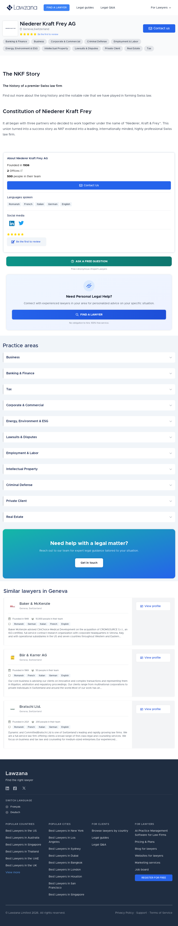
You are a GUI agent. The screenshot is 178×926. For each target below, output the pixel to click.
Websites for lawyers (149, 855)
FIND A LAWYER (91, 314)
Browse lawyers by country (110, 830)
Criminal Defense (97, 41)
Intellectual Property (56, 48)
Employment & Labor (126, 41)
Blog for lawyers (146, 848)
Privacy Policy (124, 912)
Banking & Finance (16, 41)
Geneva (28, 29)
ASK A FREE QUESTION (91, 261)
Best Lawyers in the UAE (22, 858)
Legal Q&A (108, 7)
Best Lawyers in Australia (22, 837)
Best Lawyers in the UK (21, 865)
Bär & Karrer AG (33, 655)
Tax (149, 48)
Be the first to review (48, 34)
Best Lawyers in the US (21, 830)
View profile (152, 606)
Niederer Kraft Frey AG (48, 24)
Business (39, 41)
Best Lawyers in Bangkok (65, 862)
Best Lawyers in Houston (65, 876)
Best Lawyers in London (65, 869)
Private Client (112, 48)
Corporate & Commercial (65, 41)
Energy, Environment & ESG (22, 48)
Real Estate (133, 48)
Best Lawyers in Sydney (65, 848)
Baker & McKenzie (34, 603)
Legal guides (85, 7)
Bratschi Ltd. (30, 707)
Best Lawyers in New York (66, 830)
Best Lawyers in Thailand (22, 851)
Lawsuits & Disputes (86, 48)
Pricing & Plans (145, 841)
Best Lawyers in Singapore (23, 844)
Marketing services (147, 862)
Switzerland (41, 29)
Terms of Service (160, 912)
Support (141, 912)
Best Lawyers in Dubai (63, 855)
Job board (142, 869)
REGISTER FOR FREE (153, 878)
